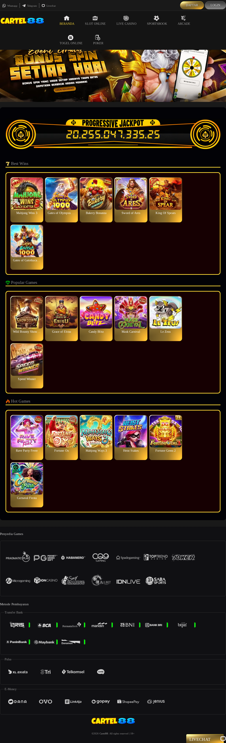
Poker (98, 43)
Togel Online (71, 43)
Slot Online (95, 23)
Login (215, 5)
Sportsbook (157, 23)
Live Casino (126, 23)
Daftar (192, 5)
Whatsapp (12, 5)
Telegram (31, 5)
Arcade (184, 23)
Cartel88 (104, 733)
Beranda (67, 23)
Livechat (51, 5)
